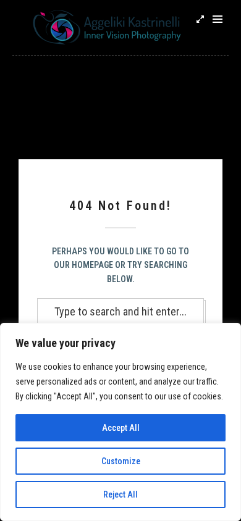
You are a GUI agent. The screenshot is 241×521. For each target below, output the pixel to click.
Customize (120, 461)
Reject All (120, 494)
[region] (120, 422)
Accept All (121, 428)
